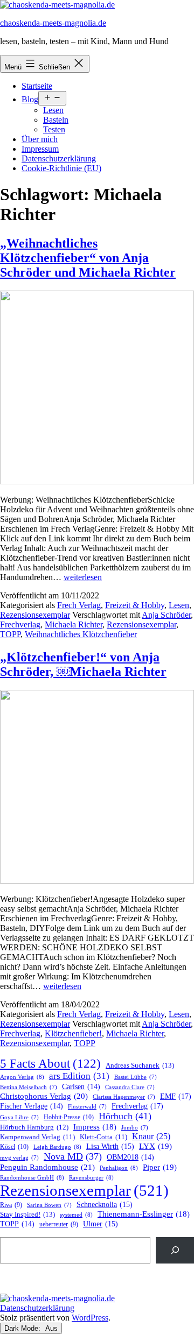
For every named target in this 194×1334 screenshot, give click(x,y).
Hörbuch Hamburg (34, 1127)
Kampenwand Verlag (37, 1137)
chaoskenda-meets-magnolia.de (53, 22)
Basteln (55, 119)
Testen (54, 129)
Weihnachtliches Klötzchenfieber (81, 634)
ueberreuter (58, 1224)
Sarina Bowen (49, 1205)
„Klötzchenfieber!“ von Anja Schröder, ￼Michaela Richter (83, 664)
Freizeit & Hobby (134, 605)
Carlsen (81, 1087)
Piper (160, 1167)
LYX (155, 1146)
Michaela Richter (73, 624)
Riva (11, 1205)
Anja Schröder (166, 614)
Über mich (40, 139)
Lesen (53, 110)
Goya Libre (19, 1117)
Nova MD (73, 1156)
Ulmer (100, 1224)
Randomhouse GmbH (32, 1177)
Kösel (14, 1147)
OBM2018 (130, 1157)
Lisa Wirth (110, 1146)
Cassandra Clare (130, 1087)
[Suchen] (175, 1250)
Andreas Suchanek (140, 1065)
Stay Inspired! (27, 1214)
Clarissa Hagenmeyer (124, 1097)
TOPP (10, 634)
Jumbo (134, 1128)
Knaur (151, 1136)
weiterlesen (83, 577)
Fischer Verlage (31, 1106)
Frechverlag (20, 624)
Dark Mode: (23, 1328)
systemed (76, 1214)
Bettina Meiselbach (28, 1087)
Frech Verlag (79, 605)
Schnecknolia (105, 1205)
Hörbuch (125, 1116)
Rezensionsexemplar (35, 614)
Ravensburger (91, 1177)
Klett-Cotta (103, 1137)
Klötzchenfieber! (73, 1033)
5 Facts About (50, 1063)
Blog (30, 99)
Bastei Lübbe (135, 1077)
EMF (175, 1096)
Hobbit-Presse (69, 1117)
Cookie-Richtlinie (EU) (61, 168)
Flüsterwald (87, 1107)
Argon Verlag (22, 1077)
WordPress (90, 1317)
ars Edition (79, 1076)
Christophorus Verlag (44, 1096)
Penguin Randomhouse (47, 1166)
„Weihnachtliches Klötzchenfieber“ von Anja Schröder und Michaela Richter (88, 257)
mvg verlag (19, 1158)
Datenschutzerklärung (59, 158)
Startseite (37, 85)
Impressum (40, 148)
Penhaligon (119, 1167)
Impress (94, 1127)
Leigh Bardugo (57, 1147)
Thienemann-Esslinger (144, 1214)
